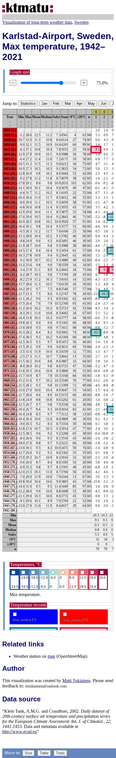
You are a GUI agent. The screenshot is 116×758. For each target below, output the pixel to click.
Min (21, 121)
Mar (68, 103)
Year (9, 121)
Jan (44, 103)
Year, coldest (24, 619)
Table (44, 753)
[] (34, 619)
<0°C (72, 121)
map (51, 656)
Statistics (28, 103)
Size (28, 753)
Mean (36, 121)
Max (28, 121)
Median (46, 121)
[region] (58, 330)
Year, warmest (74, 619)
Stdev (56, 121)
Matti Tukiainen (76, 680)
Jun (103, 103)
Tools (60, 753)
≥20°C (81, 121)
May (91, 103)
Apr (79, 103)
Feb (56, 103)
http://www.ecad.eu (19, 731)
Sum (64, 121)
